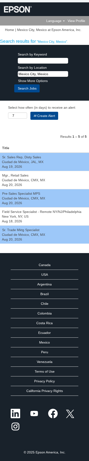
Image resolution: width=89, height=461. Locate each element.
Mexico (44, 342)
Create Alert (45, 116)
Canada (45, 265)
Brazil (44, 294)
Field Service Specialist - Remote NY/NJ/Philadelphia (41, 212)
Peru (44, 352)
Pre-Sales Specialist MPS (21, 193)
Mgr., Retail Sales (15, 175)
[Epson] (16, 9)
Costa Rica (44, 323)
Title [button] (5, 148)
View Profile (76, 21)
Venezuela (44, 362)
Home (9, 30)
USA (44, 274)
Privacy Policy (44, 381)
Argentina (44, 284)
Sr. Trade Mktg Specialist (20, 230)
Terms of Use (45, 371)
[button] (83, 9)
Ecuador (44, 333)
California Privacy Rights (44, 391)
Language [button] (54, 21)
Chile (44, 304)
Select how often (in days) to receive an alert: (42, 107)
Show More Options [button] (33, 81)
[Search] (71, 8)
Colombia (44, 313)
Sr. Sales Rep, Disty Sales (21, 157)
